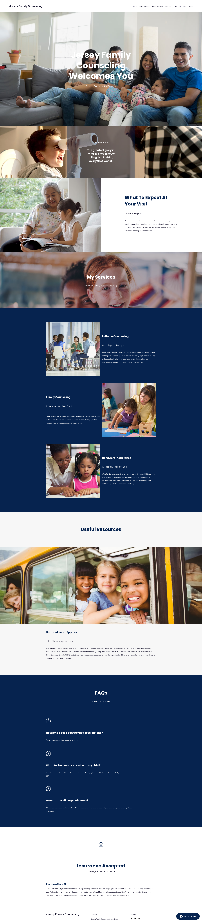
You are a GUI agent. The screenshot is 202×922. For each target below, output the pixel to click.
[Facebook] (132, 918)
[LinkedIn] (139, 918)
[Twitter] (135, 918)
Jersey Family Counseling (26, 6)
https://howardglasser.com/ (60, 641)
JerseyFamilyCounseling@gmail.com (104, 919)
